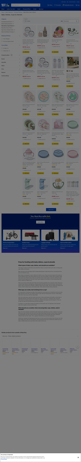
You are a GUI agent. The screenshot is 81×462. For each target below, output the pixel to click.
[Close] (78, 457)
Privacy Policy (4, 459)
